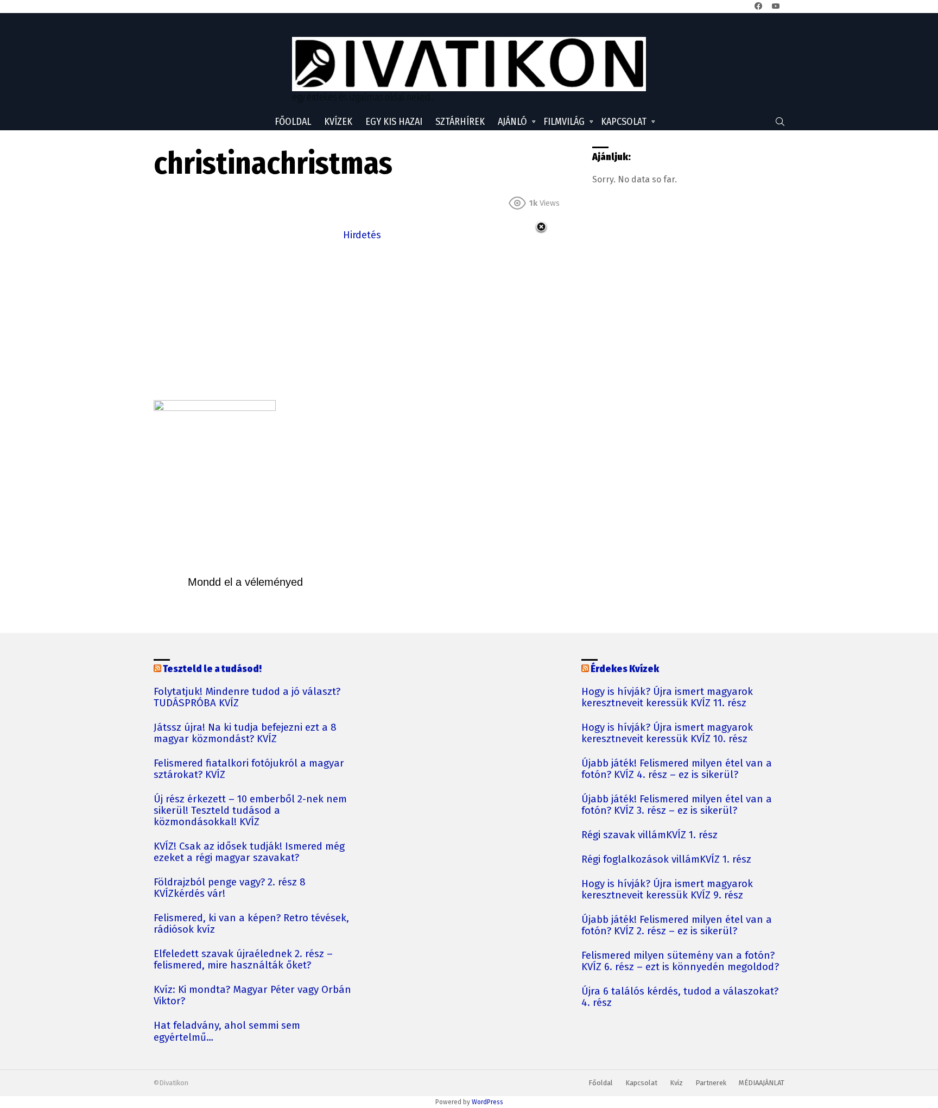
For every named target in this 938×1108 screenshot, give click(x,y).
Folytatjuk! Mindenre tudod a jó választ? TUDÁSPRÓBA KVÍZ (247, 697)
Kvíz (676, 1083)
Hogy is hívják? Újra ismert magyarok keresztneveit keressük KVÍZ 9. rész (667, 889)
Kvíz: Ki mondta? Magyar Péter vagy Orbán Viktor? (252, 995)
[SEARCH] (780, 121)
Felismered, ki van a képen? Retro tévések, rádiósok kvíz (251, 924)
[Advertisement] (362, 319)
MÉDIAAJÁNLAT (761, 1083)
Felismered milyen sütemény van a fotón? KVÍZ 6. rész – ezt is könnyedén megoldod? (680, 961)
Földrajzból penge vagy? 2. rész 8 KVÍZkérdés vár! (230, 888)
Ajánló (512, 122)
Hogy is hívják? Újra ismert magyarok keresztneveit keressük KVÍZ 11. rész (667, 697)
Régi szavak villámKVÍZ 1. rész (649, 835)
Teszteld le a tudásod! (212, 669)
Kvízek (338, 122)
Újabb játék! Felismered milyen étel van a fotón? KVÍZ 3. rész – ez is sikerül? (676, 805)
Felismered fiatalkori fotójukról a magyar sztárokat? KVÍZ (249, 769)
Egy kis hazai (393, 122)
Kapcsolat (624, 122)
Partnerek (710, 1083)
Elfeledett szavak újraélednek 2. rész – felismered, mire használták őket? (243, 959)
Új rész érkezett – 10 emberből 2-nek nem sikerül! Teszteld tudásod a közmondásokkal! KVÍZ (250, 811)
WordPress (487, 1102)
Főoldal (293, 122)
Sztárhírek (460, 122)
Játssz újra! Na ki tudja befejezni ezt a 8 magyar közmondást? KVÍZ (245, 733)
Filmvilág (564, 122)
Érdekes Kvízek (625, 669)
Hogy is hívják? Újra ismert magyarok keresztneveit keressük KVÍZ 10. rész (667, 733)
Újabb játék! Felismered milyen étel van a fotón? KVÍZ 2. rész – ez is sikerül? (676, 925)
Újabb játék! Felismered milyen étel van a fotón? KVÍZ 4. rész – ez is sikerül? (676, 769)
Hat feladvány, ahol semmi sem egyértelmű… (227, 1031)
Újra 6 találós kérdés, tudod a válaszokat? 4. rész (679, 997)
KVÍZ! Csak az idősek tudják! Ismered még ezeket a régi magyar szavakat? (249, 852)
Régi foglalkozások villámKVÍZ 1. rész (666, 859)
